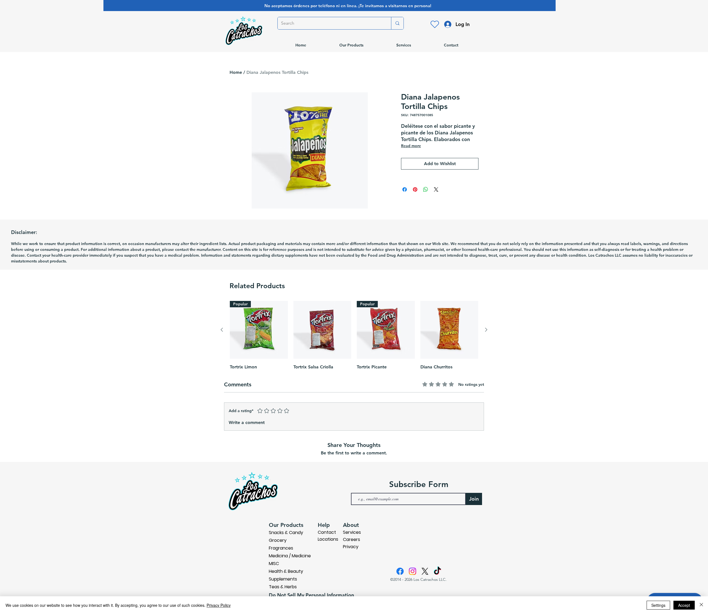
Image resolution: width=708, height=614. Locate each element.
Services (352, 532)
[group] (354, 336)
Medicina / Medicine (290, 556)
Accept (684, 605)
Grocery (278, 540)
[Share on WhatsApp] (425, 189)
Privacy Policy (219, 605)
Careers (351, 539)
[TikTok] (437, 571)
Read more (411, 145)
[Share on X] (436, 189)
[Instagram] (412, 571)
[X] (425, 571)
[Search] (397, 23)
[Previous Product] (221, 329)
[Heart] (434, 24)
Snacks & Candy (286, 532)
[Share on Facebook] (404, 189)
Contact (327, 532)
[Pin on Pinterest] (415, 189)
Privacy (350, 546)
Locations (328, 539)
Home (236, 72)
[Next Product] (486, 329)
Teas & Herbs (283, 587)
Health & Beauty (286, 571)
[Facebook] (400, 571)
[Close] (701, 605)
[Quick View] (322, 330)
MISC (274, 563)
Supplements (283, 579)
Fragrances (281, 548)
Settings (658, 605)
